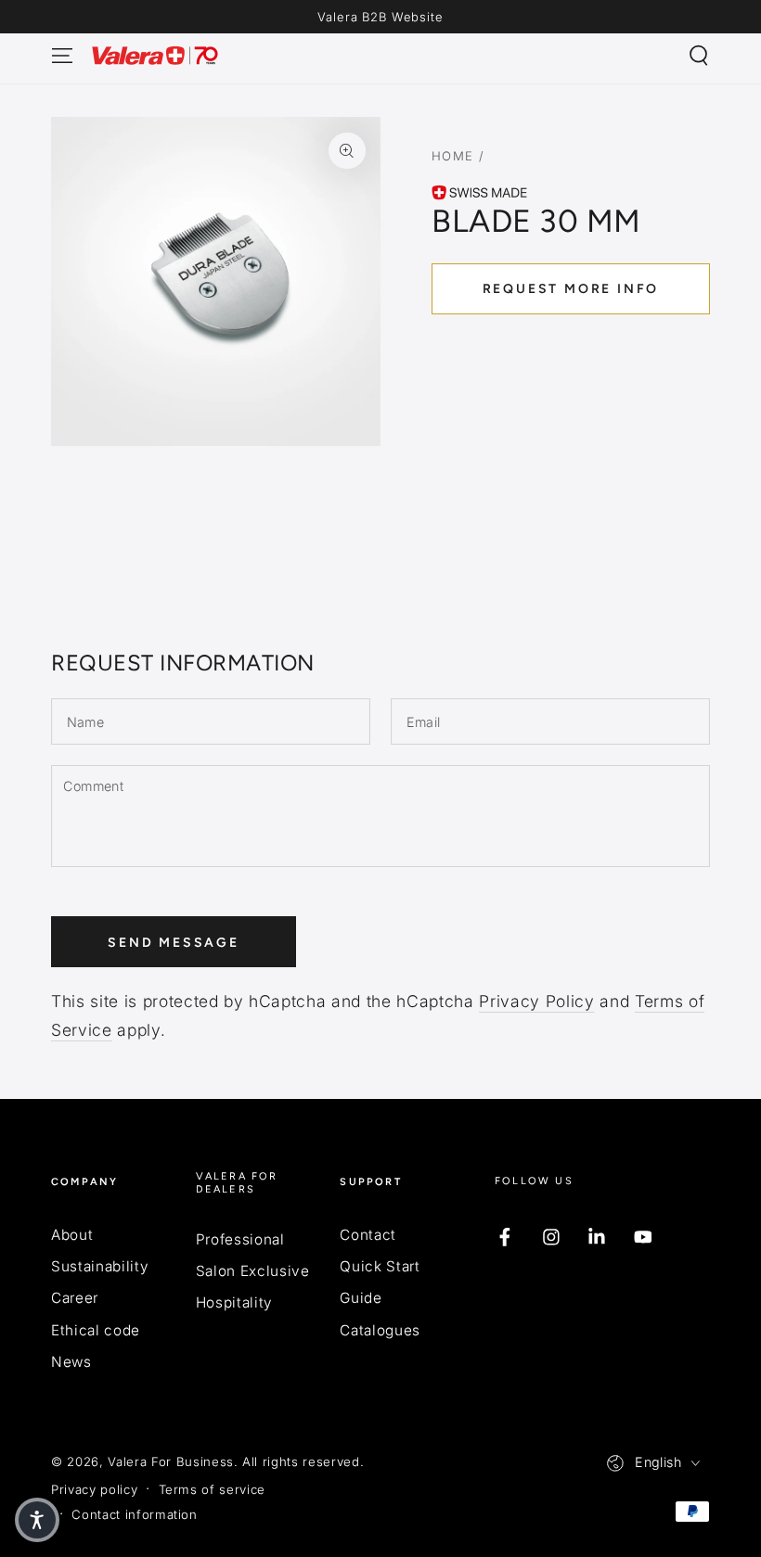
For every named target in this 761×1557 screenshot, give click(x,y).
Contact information (134, 1514)
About (72, 1235)
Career (74, 1298)
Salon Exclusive (253, 1271)
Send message (173, 943)
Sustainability (99, 1266)
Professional (240, 1239)
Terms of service (212, 1489)
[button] (698, 55)
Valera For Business (171, 1461)
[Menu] (62, 55)
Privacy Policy (536, 1001)
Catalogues (380, 1330)
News (71, 1362)
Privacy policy (94, 1489)
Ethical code (95, 1330)
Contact (368, 1235)
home (453, 155)
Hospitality (234, 1302)
